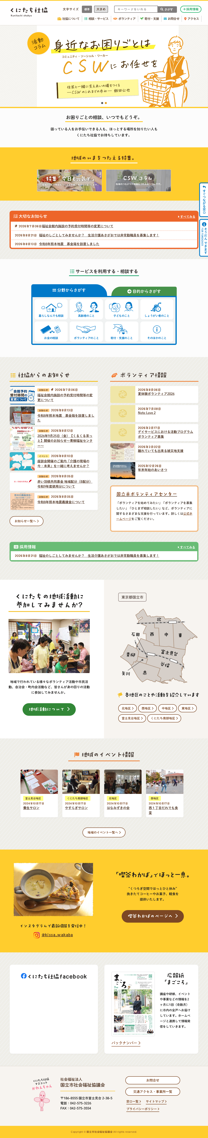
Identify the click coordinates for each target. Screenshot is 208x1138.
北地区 (127, 708)
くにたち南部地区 (163, 718)
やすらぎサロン (76, 807)
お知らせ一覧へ (26, 521)
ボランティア (127, 18)
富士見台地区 (131, 718)
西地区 (147, 708)
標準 (87, 9)
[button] (104, 66)
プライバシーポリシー (142, 1108)
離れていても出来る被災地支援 (160, 450)
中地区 (167, 708)
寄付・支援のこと (121, 338)
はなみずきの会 (118, 807)
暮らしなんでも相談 (51, 315)
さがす (169, 9)
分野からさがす (71, 290)
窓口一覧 (132, 1101)
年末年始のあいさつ (152, 469)
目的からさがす (146, 291)
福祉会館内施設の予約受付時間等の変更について (77, 226)
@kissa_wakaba (57, 935)
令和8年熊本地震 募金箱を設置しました (69, 244)
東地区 (187, 708)
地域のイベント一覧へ (103, 832)
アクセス (193, 18)
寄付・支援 (151, 18)
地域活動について (48, 709)
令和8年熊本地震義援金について (61, 502)
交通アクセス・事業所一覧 (152, 1091)
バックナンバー (125, 1043)
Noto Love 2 (147, 412)
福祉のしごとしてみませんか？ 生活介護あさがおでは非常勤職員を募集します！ (99, 235)
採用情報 (191, 9)
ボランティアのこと (86, 338)
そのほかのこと (157, 338)
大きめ (101, 9)
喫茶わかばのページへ (151, 916)
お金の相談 (51, 338)
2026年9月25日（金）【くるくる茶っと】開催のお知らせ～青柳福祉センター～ (65, 440)
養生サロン (31, 807)
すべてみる (187, 216)
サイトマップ (155, 1101)
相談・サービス (99, 18)
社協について (71, 18)
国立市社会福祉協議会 (100, 1132)
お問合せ (173, 18)
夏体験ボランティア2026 (156, 393)
